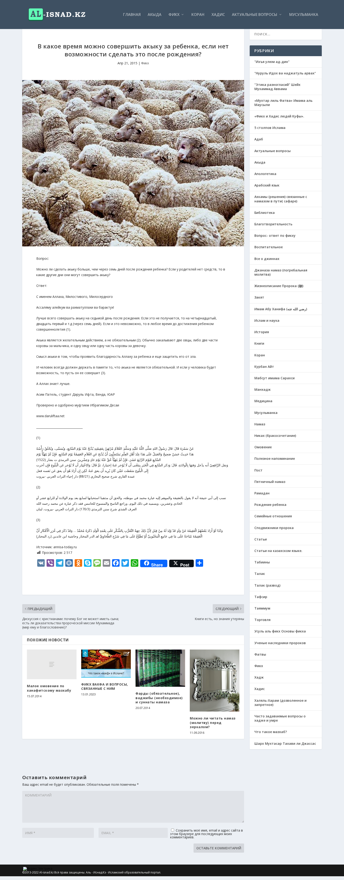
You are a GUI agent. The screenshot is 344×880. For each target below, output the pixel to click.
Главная (132, 15)
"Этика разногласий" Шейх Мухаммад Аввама (277, 86)
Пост (258, 470)
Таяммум (262, 608)
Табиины (262, 562)
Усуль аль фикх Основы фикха (280, 631)
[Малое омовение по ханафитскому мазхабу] (52, 664)
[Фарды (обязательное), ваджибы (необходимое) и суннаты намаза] (160, 668)
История (261, 332)
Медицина (263, 401)
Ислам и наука (266, 320)
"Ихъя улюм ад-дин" (271, 61)
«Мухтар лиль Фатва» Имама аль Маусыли (283, 102)
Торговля (262, 619)
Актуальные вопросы (254, 15)
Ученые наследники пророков (280, 643)
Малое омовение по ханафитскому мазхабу (49, 688)
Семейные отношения (273, 516)
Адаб (258, 139)
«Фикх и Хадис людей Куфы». (279, 116)
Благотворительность (273, 224)
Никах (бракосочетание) (275, 435)
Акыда (154, 15)
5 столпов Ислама (269, 127)
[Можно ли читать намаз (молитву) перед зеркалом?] (214, 681)
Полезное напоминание (274, 458)
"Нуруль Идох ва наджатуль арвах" (285, 73)
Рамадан (262, 493)
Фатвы (260, 654)
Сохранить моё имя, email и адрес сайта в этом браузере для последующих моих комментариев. (206, 833)
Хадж (259, 677)
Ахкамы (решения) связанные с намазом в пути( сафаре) (280, 198)
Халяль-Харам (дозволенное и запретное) (280, 702)
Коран (198, 15)
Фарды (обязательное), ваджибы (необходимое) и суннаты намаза (159, 697)
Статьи (260, 539)
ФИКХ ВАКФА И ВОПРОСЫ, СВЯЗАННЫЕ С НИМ (104, 686)
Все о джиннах (266, 258)
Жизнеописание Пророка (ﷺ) (278, 286)
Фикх (173, 15)
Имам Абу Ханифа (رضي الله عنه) (280, 309)
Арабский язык (266, 185)
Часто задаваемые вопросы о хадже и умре (280, 718)
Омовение (263, 447)
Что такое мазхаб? (270, 732)
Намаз (259, 424)
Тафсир (260, 597)
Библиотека (264, 212)
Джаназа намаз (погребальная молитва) (280, 272)
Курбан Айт (264, 366)
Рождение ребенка (270, 504)
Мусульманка (303, 15)
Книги (259, 343)
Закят (259, 297)
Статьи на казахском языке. (278, 550)
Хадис (218, 15)
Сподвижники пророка (274, 528)
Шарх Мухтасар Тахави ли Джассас (285, 743)
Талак (259, 573)
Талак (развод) (267, 585)
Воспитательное (268, 247)
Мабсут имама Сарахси (274, 378)
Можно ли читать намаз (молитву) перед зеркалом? (213, 722)
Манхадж (262, 389)
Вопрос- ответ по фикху (275, 235)
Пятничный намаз (269, 481)
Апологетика (265, 174)
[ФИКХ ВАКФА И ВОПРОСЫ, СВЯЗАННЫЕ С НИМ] (106, 663)
